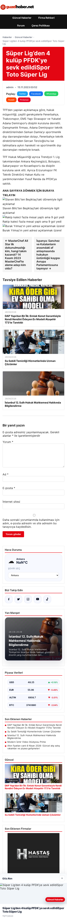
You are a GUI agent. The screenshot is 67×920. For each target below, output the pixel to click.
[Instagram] (28, 599)
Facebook (36, 93)
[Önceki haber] (49, 623)
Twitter (22, 93)
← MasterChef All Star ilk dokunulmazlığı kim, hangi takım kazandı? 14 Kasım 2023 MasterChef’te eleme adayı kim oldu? (16, 254)
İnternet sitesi (11, 501)
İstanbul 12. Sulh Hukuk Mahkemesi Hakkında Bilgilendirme (31, 736)
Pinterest (24, 99)
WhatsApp (51, 93)
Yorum (8, 442)
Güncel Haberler (21, 17)
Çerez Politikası (41, 25)
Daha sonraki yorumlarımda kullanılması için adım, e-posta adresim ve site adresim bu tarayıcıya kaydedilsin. (31, 523)
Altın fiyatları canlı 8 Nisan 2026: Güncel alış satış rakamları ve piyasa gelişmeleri (33, 747)
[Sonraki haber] (56, 623)
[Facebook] (9, 599)
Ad (5, 474)
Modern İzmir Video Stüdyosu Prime (26, 741)
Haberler (7, 37)
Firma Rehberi (46, 17)
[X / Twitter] (18, 599)
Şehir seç (14, 568)
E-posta (9, 488)
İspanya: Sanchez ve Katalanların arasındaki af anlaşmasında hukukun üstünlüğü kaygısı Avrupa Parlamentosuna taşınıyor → (48, 254)
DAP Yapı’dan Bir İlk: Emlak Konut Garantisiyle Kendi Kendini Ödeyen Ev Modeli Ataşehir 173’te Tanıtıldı (34, 726)
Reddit (11, 99)
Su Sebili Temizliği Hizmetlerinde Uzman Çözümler (34, 731)
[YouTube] (38, 599)
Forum (21, 25)
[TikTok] (47, 599)
